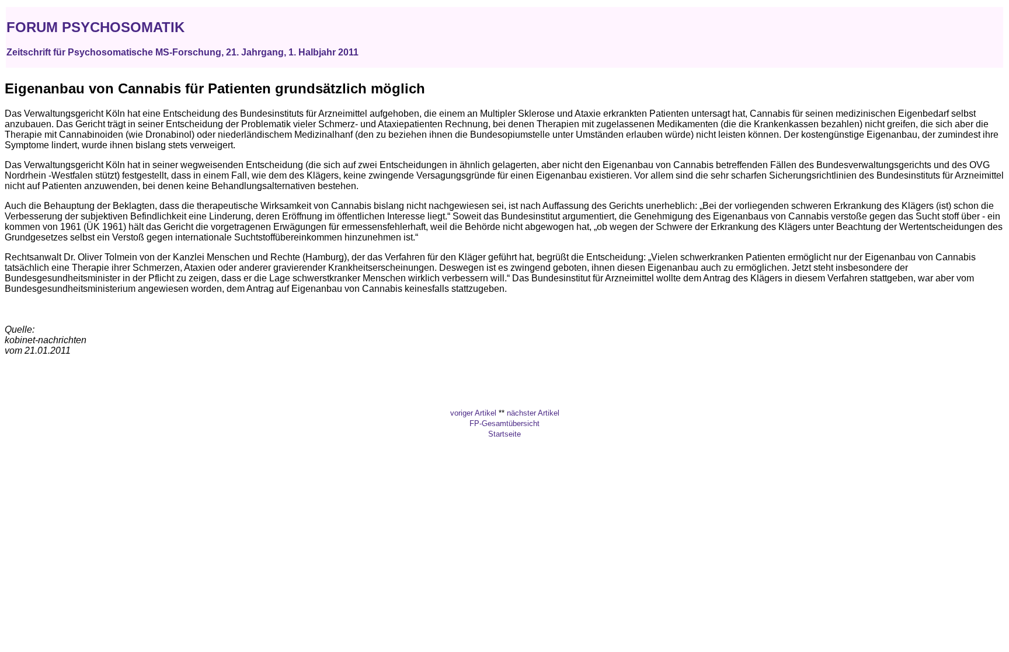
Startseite (504, 434)
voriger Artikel (473, 413)
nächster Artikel (533, 413)
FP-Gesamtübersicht (504, 423)
